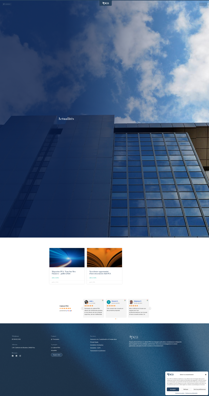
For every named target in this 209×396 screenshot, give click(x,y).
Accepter (173, 389)
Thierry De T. (138, 301)
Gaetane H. (115, 301)
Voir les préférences (200, 389)
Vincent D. (92, 301)
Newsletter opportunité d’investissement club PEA (100, 272)
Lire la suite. (55, 277)
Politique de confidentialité (191, 393)
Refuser (186, 389)
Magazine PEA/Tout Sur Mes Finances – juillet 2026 (64, 272)
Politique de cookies (179, 393)
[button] (206, 374)
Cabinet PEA (64, 306)
